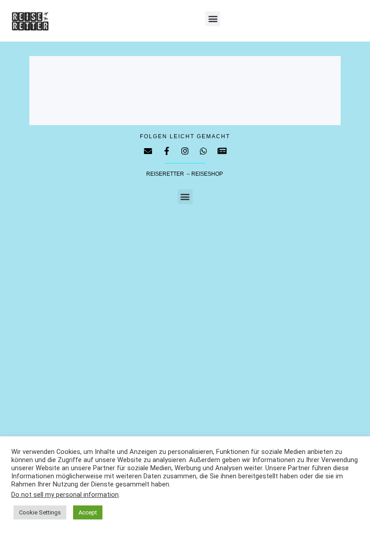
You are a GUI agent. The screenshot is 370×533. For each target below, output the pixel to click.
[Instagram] (185, 151)
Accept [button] (88, 512)
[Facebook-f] (166, 151)
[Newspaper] (222, 151)
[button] (212, 18)
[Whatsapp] (203, 151)
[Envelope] (148, 151)
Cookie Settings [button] (40, 512)
